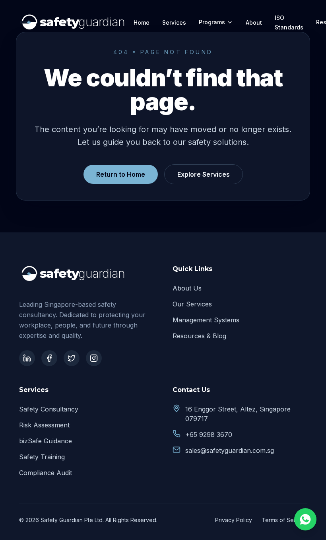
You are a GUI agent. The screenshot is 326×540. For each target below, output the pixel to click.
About (254, 22)
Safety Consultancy (48, 409)
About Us (187, 288)
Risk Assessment (44, 425)
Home (141, 22)
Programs (212, 22)
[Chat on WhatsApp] (305, 519)
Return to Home (120, 174)
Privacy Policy (233, 520)
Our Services (192, 304)
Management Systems (206, 320)
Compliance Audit (45, 473)
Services (174, 22)
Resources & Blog (199, 336)
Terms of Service (284, 520)
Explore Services (203, 174)
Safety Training (42, 457)
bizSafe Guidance (45, 441)
